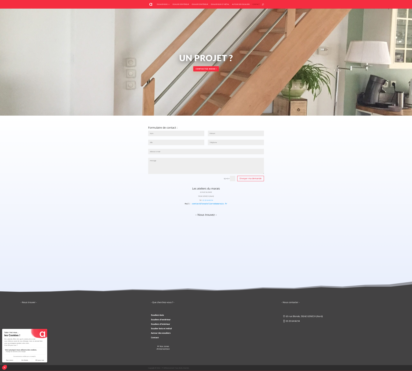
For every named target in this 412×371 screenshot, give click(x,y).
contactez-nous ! (206, 69)
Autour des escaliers (241, 4)
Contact (256, 4)
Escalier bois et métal (220, 4)
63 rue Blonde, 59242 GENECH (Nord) (304, 316)
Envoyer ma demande (251, 178)
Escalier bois (162, 4)
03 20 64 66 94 (208, 200)
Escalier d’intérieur (200, 4)
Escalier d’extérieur (181, 4)
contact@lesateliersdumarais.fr (209, 204)
